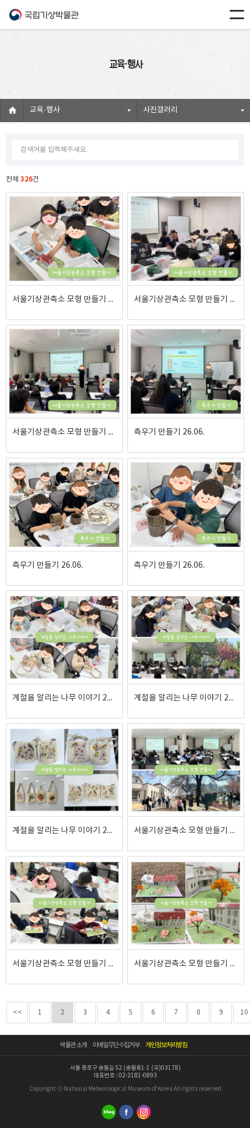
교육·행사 (45, 110)
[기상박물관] (43, 14)
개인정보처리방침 (166, 1045)
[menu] (237, 14)
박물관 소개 (73, 1045)
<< (17, 1012)
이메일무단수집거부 (116, 1045)
